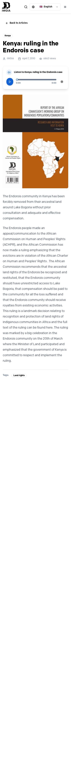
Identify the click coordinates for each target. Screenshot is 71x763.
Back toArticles (19, 23)
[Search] (26, 7)
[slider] (17, 80)
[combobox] (45, 6)
